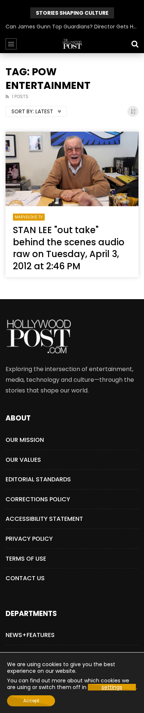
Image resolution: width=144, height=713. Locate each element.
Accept (31, 701)
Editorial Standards (38, 479)
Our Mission (25, 440)
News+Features (30, 635)
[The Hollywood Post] (72, 43)
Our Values (23, 460)
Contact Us (25, 578)
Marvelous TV (29, 217)
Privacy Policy (29, 538)
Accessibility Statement (44, 519)
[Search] (135, 44)
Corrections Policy (38, 499)
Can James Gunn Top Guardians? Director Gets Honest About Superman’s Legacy (72, 26)
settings (112, 687)
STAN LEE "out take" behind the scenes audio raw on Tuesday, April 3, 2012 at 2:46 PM (68, 248)
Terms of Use (26, 558)
